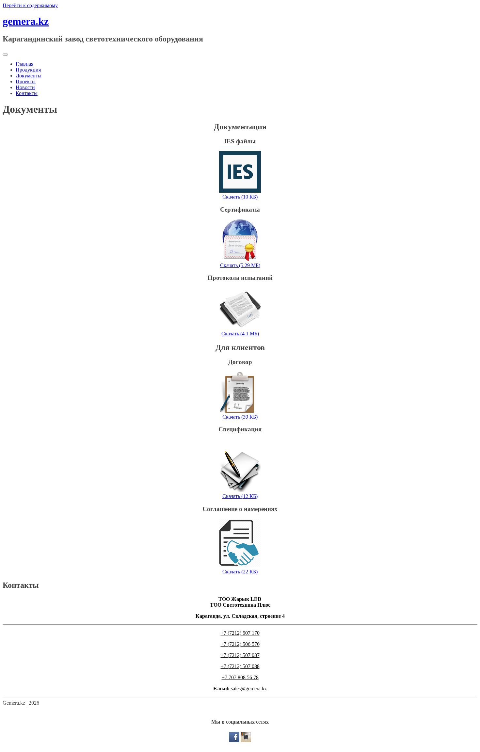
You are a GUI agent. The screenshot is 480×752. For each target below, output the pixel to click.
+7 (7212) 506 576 (240, 644)
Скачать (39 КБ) (240, 417)
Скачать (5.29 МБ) (240, 265)
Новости (25, 87)
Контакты (27, 93)
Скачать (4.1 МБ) (240, 333)
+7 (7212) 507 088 (240, 666)
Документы (28, 75)
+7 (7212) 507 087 (240, 655)
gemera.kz (26, 21)
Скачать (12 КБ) (240, 496)
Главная (24, 64)
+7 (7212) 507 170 (240, 633)
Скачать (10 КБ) (240, 197)
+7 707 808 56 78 (240, 677)
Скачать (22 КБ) (240, 571)
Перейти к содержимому (30, 5)
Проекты (26, 81)
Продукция (28, 69)
